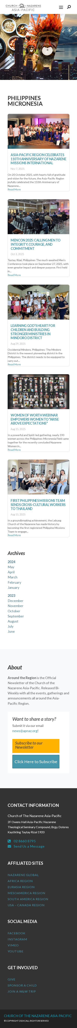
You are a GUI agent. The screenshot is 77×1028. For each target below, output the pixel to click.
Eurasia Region (21, 887)
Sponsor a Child (22, 985)
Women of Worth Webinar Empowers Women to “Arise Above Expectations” (35, 419)
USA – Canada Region (26, 905)
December (15, 601)
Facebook (16, 933)
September (16, 616)
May (11, 567)
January (13, 587)
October (14, 611)
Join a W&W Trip (22, 991)
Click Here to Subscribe (36, 761)
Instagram (17, 939)
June (11, 631)
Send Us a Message (29, 846)
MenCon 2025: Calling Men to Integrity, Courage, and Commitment (35, 244)
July (10, 626)
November (15, 606)
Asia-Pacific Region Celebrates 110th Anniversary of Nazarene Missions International (38, 159)
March (12, 577)
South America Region (28, 899)
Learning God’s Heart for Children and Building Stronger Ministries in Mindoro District (33, 332)
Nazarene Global (23, 875)
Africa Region (20, 881)
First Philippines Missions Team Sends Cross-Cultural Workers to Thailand (38, 504)
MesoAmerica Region (26, 893)
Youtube (15, 951)
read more (14, 189)
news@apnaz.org (24, 731)
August (13, 621)
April (11, 572)
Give (11, 979)
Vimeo (13, 945)
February (14, 582)
